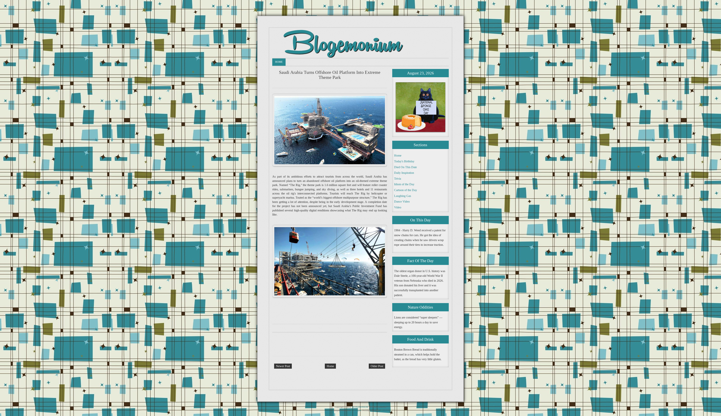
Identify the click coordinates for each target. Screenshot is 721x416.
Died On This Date (405, 167)
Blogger (384, 410)
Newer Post (283, 366)
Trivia (397, 178)
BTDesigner (356, 410)
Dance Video (402, 201)
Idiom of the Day (404, 184)
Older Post (377, 366)
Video (397, 207)
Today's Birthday (404, 161)
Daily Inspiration (404, 172)
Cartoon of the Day (405, 190)
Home (279, 62)
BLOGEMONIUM (360, 407)
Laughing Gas (402, 195)
